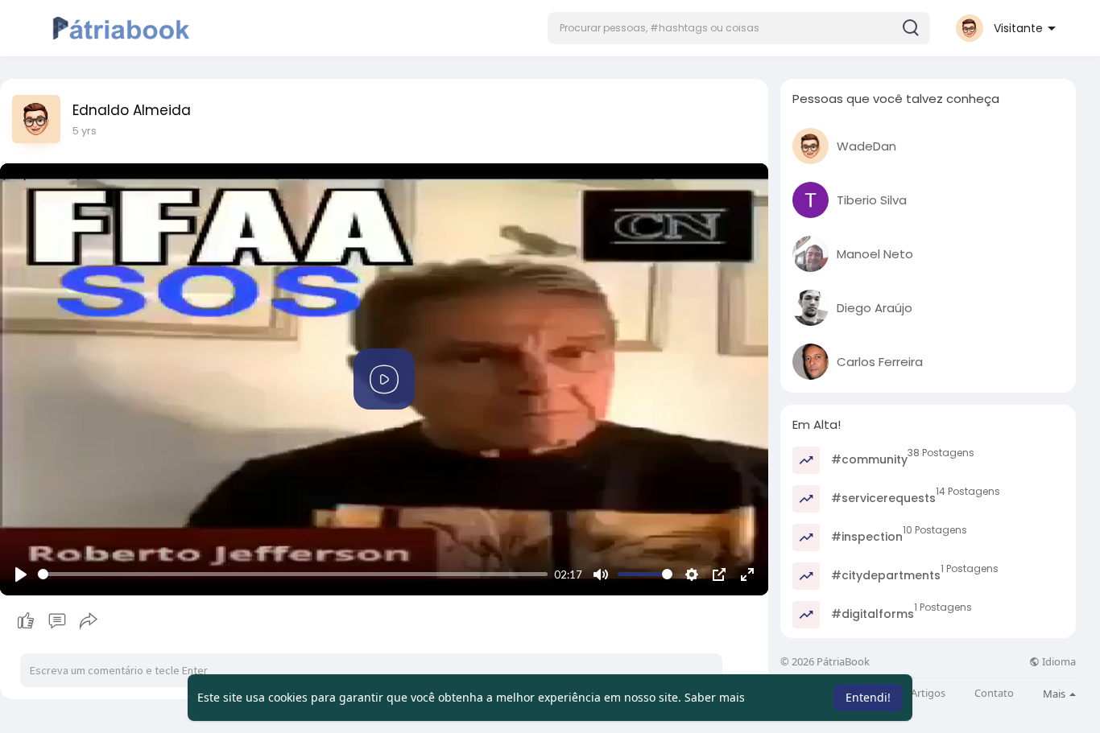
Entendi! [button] (868, 697)
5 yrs (84, 130)
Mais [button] (1055, 693)
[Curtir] (57, 621)
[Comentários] (57, 621)
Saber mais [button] (714, 697)
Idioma (1058, 662)
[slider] (293, 574)
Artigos (928, 693)
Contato (994, 693)
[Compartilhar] (88, 621)
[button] (739, 28)
